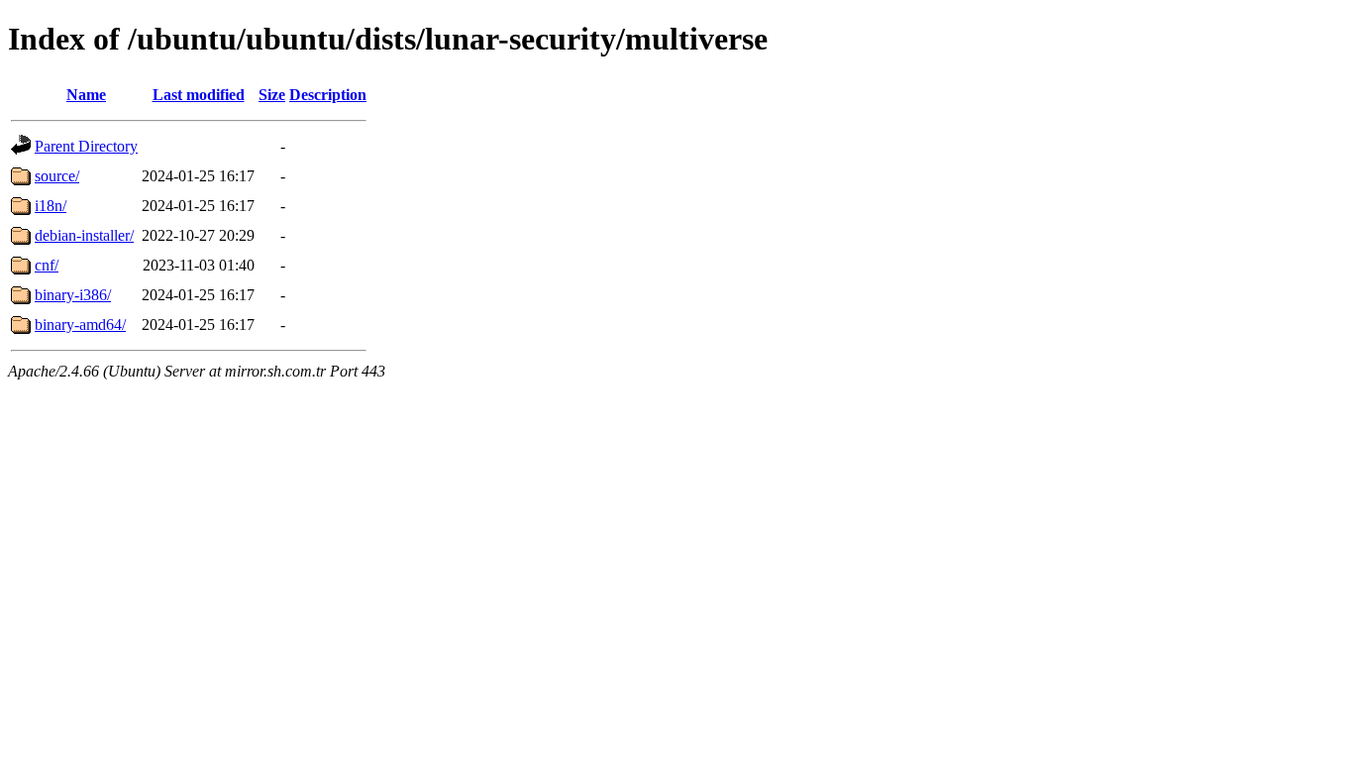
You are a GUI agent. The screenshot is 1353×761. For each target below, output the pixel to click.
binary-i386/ (73, 294)
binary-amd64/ (80, 324)
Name (86, 94)
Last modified (199, 94)
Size (272, 94)
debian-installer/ (84, 235)
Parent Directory (86, 146)
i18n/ (50, 205)
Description (327, 94)
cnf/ (46, 265)
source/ (57, 175)
